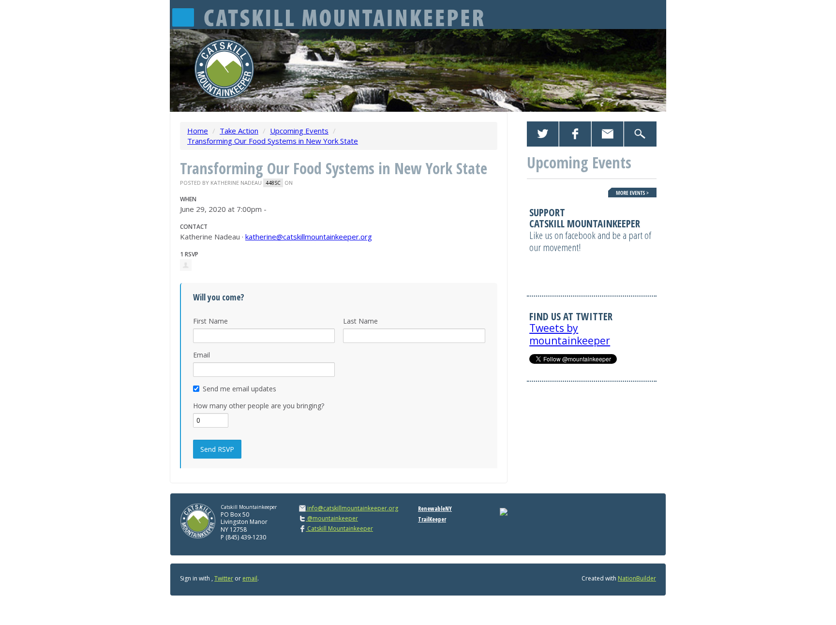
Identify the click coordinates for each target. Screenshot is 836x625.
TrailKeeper (432, 519)
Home (197, 130)
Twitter (223, 578)
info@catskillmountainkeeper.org (352, 508)
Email (201, 354)
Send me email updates (239, 388)
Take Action (239, 130)
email (249, 578)
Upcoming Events (299, 130)
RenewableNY (435, 509)
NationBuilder (637, 578)
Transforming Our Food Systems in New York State (272, 141)
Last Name (360, 321)
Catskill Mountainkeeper (339, 528)
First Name (210, 321)
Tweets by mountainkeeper (569, 334)
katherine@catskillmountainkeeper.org (308, 236)
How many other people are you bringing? (258, 405)
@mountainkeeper (332, 518)
